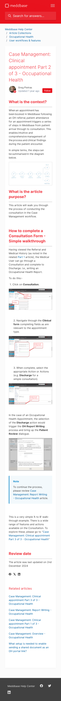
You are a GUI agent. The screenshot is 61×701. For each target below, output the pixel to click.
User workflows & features (25, 40)
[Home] (16, 5)
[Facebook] (10, 574)
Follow (47, 90)
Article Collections (20, 33)
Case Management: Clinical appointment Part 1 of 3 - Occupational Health (25, 623)
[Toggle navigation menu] (52, 5)
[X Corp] (14, 574)
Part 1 (21, 257)
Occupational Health (21, 36)
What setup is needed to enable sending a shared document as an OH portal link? (29, 647)
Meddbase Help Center (18, 29)
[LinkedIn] (19, 574)
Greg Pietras (25, 87)
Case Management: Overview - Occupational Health (27, 635)
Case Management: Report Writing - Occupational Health (30, 494)
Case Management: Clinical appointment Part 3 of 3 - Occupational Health (29, 535)
